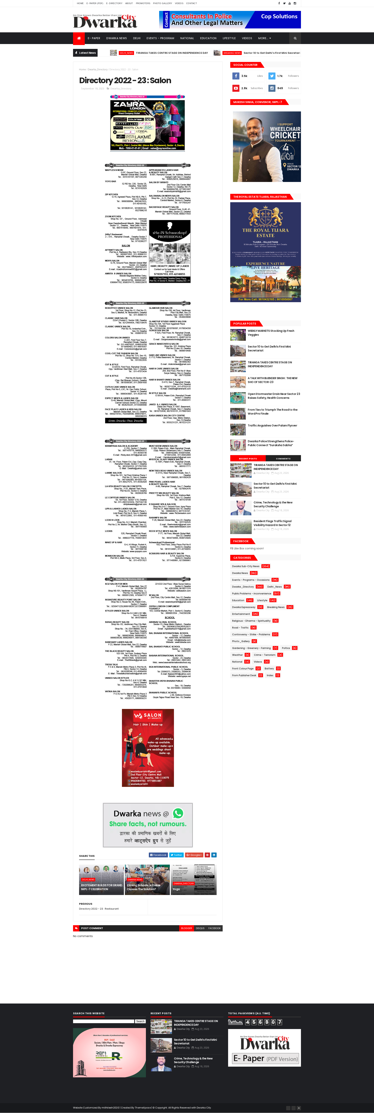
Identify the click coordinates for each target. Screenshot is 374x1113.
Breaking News (199, 52)
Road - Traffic (240, 627)
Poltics (286, 648)
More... (263, 38)
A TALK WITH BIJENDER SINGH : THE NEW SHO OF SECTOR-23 (272, 380)
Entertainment (241, 614)
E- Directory (114, 3)
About (129, 3)
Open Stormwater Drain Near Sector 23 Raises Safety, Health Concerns (274, 396)
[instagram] (295, 3)
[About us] (288, 1108)
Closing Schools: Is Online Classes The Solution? (143, 887)
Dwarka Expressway (243, 607)
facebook (214, 928)
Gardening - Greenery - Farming (251, 648)
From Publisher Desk (244, 675)
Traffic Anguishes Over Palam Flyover (272, 425)
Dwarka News (116, 38)
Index (270, 675)
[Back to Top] (299, 1108)
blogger (186, 928)
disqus (200, 928)
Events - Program (160, 38)
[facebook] (279, 3)
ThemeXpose (143, 1107)
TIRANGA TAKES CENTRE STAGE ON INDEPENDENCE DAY (140, 53)
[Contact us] (293, 1108)
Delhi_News (293, 52)
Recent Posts (248, 458)
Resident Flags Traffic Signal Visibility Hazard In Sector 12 (272, 523)
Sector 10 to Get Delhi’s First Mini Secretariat (241, 53)
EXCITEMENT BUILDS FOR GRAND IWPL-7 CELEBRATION (101, 887)
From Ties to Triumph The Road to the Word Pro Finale (272, 412)
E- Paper (94, 38)
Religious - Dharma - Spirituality (251, 620)
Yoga (176, 889)
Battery (269, 668)
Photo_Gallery (241, 641)
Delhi (137, 38)
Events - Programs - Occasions (251, 580)
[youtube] (290, 3)
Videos (179, 3)
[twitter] (284, 3)
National (187, 38)
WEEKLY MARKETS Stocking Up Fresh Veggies (271, 333)
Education (208, 38)
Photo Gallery (162, 3)
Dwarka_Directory (98, 69)
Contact (191, 3)
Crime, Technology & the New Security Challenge (273, 504)
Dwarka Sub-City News (245, 566)
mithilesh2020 (110, 1107)
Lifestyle (229, 38)
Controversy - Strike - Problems (251, 634)
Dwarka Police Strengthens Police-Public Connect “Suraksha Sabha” (271, 443)
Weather (237, 655)
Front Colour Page (243, 668)
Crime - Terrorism (264, 655)
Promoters (143, 3)
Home (80, 3)
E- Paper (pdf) (94, 3)
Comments (283, 458)
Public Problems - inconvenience (251, 593)
